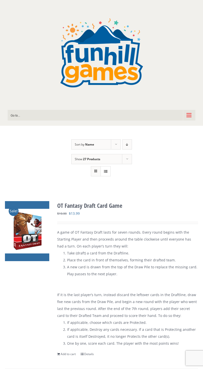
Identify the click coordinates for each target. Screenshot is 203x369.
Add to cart (68, 354)
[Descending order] (127, 144)
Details (89, 354)
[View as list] (105, 171)
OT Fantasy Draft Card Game (89, 205)
